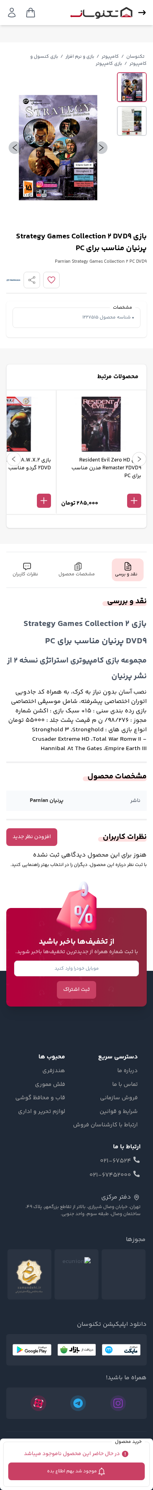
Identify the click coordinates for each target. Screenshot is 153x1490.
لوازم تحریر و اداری (41, 1111)
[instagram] (118, 1403)
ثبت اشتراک (76, 989)
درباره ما (127, 1071)
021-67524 (115, 1161)
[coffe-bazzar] (77, 1349)
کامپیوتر (110, 56)
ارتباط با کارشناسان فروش (105, 1125)
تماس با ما (125, 1084)
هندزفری (53, 1071)
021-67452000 (110, 1175)
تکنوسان (135, 56)
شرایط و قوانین (119, 1111)
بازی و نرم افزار (80, 56)
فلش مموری (50, 1084)
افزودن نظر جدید (32, 837)
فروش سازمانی (119, 1098)
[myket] (121, 1349)
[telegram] (78, 1403)
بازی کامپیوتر (109, 64)
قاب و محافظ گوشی (40, 1098)
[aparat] (38, 1403)
